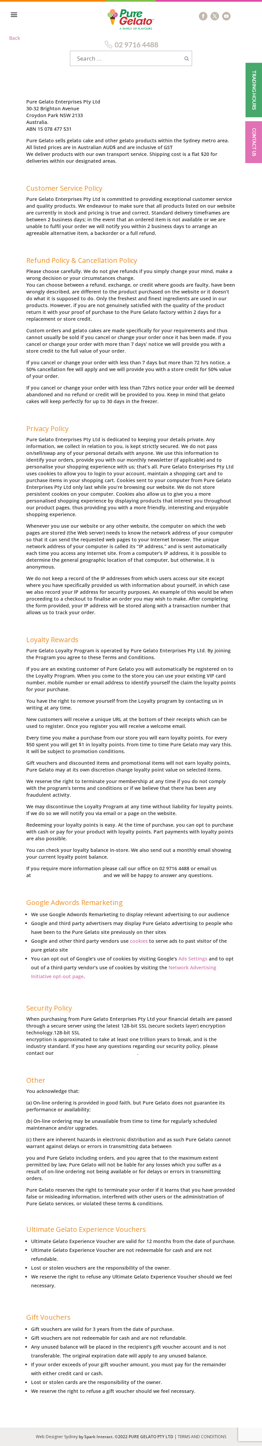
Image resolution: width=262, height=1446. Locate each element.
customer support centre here (96, 1053)
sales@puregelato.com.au (67, 875)
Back (14, 38)
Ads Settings (192, 958)
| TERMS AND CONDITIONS (200, 1437)
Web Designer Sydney (57, 1437)
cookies (139, 941)
